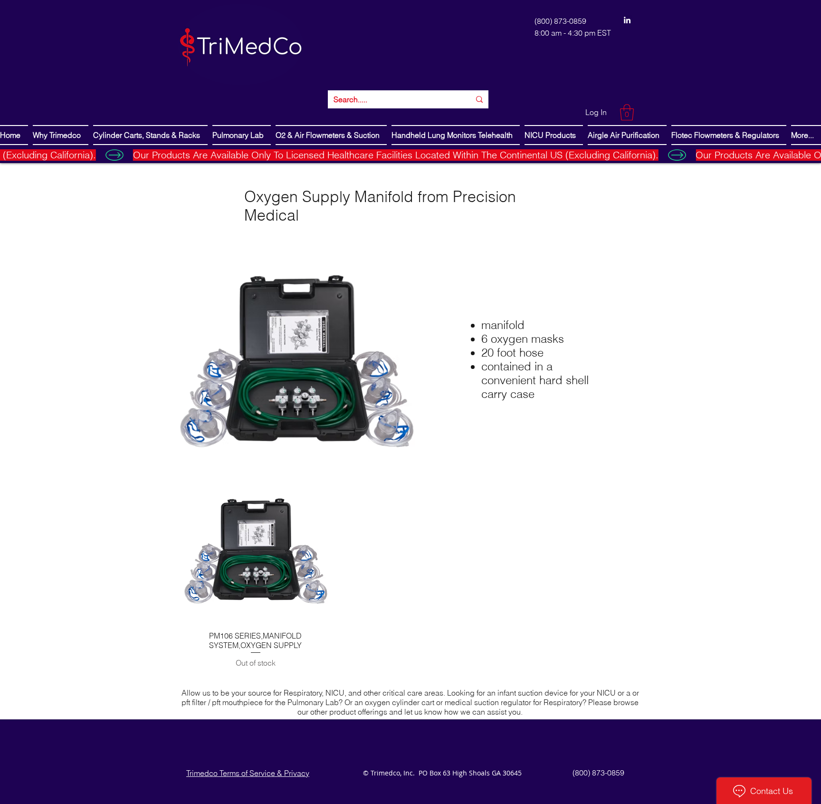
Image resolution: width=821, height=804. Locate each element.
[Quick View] (255, 550)
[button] (627, 112)
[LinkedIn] (627, 20)
